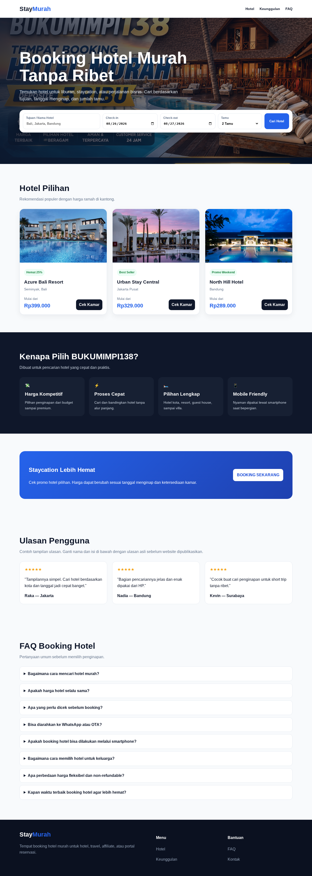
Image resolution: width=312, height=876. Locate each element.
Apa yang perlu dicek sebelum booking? (65, 707)
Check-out (170, 118)
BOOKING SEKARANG (258, 475)
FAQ (288, 9)
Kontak (234, 859)
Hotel (249, 9)
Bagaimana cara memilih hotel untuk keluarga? (71, 758)
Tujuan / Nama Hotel (40, 118)
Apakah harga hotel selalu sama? (58, 691)
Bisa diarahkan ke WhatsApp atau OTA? (65, 725)
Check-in (112, 118)
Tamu (225, 118)
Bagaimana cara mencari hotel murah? (63, 674)
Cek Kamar (89, 305)
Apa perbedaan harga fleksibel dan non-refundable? (76, 775)
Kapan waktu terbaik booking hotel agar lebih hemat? (77, 792)
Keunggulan (270, 9)
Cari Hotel (276, 121)
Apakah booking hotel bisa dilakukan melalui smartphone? (82, 741)
